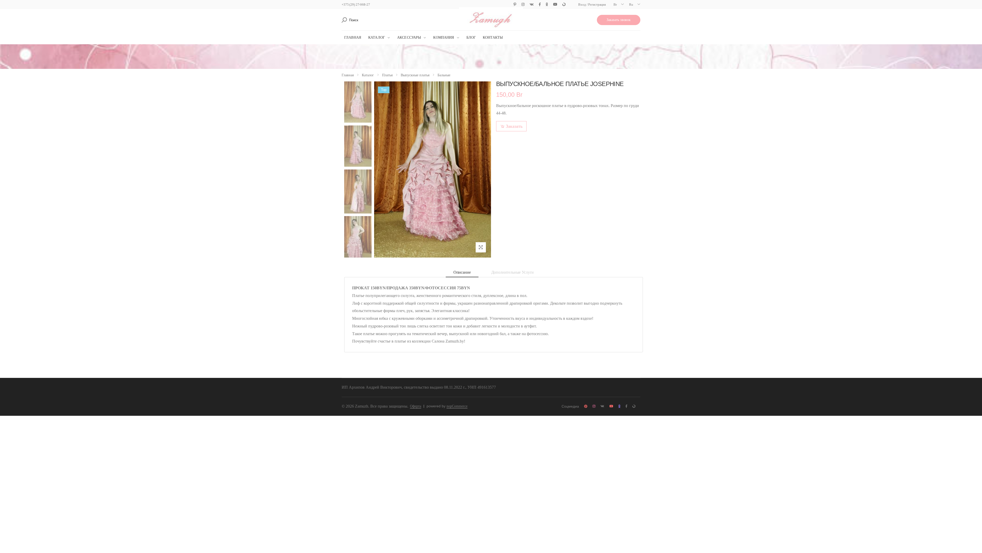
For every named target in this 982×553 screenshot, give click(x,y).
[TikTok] (563, 4)
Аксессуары (409, 37)
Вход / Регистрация (592, 4)
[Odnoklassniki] (547, 4)
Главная (352, 37)
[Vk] (532, 4)
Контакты (493, 37)
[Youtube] (555, 4)
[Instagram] (523, 4)
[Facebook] (540, 4)
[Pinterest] (515, 4)
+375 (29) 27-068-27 (356, 4)
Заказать (514, 126)
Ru (631, 4)
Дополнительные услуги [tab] (512, 272)
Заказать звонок (619, 20)
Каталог (376, 37)
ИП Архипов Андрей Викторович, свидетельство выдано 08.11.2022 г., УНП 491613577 (419, 387)
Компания (443, 37)
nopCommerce (457, 406)
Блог (471, 37)
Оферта (415, 406)
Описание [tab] (462, 272)
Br (615, 4)
